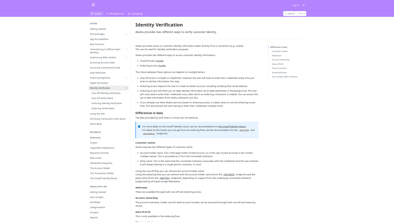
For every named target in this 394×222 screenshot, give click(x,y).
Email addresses (279, 72)
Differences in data (278, 47)
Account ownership (281, 59)
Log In (295, 5)
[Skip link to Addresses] (133, 187)
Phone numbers (279, 68)
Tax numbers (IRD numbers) (285, 76)
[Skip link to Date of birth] (133, 212)
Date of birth (277, 64)
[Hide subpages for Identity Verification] (126, 88)
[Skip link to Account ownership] (133, 198)
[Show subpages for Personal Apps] (126, 34)
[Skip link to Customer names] (133, 143)
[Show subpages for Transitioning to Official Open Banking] (126, 49)
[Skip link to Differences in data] (133, 113)
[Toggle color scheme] (303, 5)
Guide (160, 60)
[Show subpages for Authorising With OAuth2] (126, 57)
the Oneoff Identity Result (232, 126)
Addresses (276, 55)
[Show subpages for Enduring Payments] (126, 78)
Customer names (280, 51)
